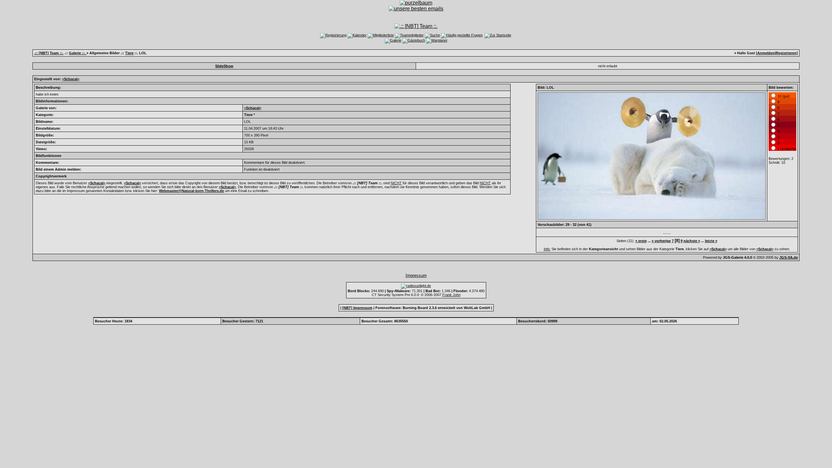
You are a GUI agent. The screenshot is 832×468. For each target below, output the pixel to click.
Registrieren (786, 53)
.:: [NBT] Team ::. (48, 53)
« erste (641, 241)
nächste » (691, 241)
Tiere (129, 53)
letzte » (711, 241)
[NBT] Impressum (357, 308)
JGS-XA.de (788, 257)
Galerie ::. (77, 53)
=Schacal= (70, 79)
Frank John (451, 295)
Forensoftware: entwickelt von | (433, 308)
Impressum (416, 275)
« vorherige (661, 241)
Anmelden (766, 53)
